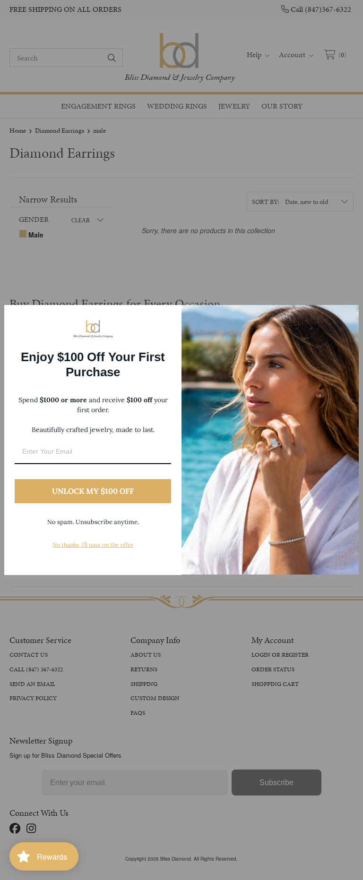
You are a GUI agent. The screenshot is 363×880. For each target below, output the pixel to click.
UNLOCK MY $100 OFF (93, 491)
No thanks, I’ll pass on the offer (92, 544)
